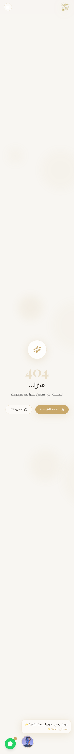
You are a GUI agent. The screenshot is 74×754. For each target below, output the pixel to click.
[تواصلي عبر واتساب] (10, 743)
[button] (46, 726)
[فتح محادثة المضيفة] (28, 741)
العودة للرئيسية (49, 409)
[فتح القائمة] (8, 7)
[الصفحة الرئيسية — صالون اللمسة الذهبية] (65, 7)
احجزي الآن (16, 409)
